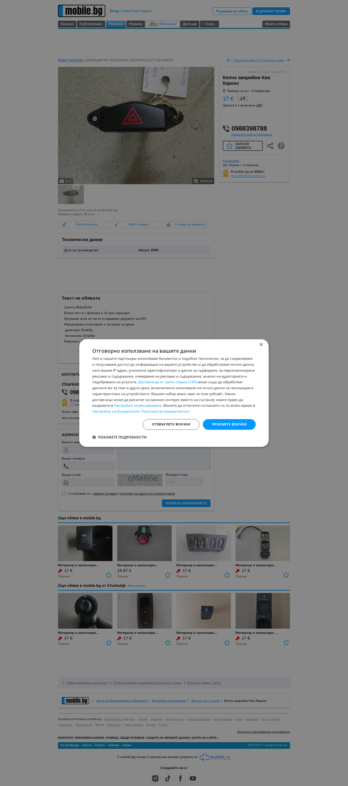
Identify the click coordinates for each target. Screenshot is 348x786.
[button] (119, 437)
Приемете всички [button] (229, 424)
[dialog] (174, 393)
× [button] (261, 345)
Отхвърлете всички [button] (171, 424)
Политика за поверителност (165, 411)
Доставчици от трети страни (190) (167, 382)
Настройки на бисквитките (115, 411)
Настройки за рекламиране (137, 405)
